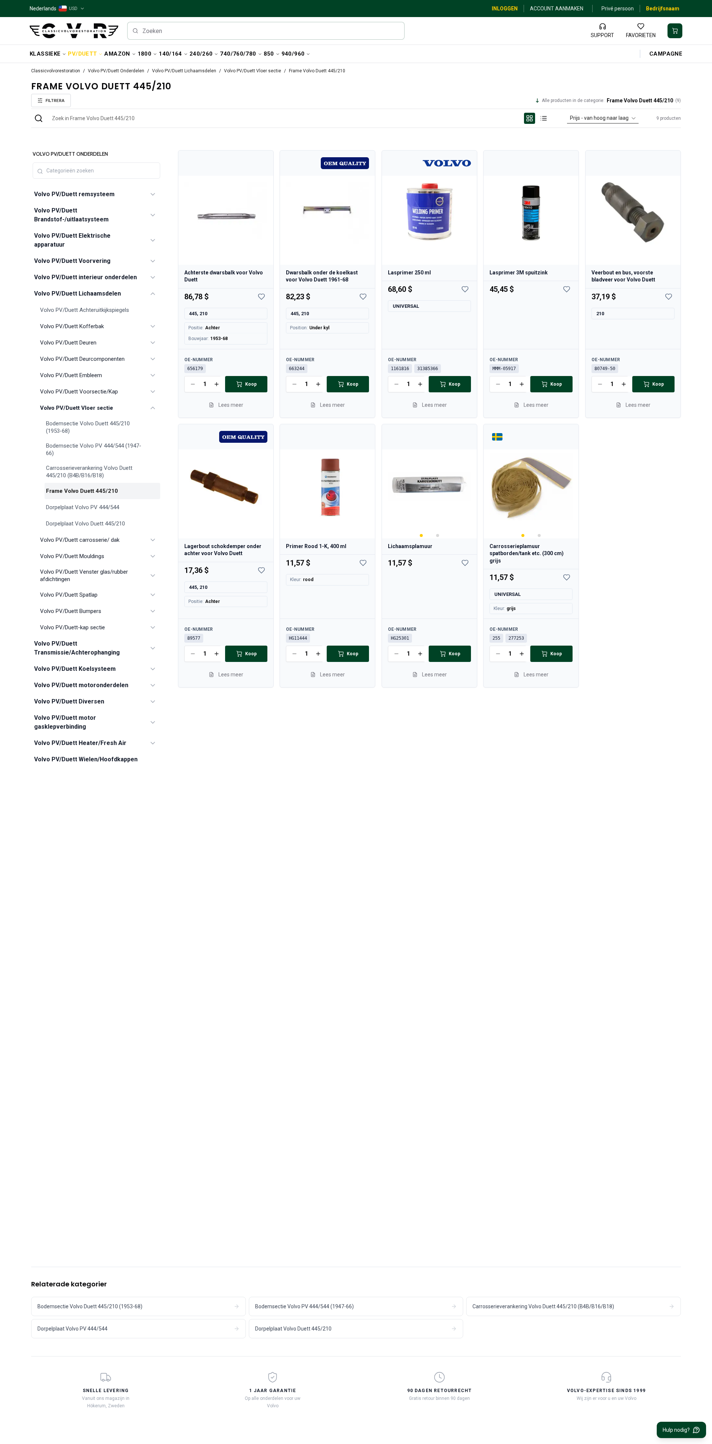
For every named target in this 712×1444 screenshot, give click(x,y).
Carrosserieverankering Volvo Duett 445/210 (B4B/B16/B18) (89, 472)
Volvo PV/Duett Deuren (68, 342)
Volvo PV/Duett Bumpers (70, 611)
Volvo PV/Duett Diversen (69, 701)
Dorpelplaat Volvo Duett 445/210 (85, 523)
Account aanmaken (556, 8)
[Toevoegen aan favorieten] (261, 297)
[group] (536, 118)
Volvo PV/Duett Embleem (71, 375)
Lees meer (230, 405)
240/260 (201, 53)
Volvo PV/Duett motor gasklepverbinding (65, 722)
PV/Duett (82, 53)
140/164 (170, 53)
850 (269, 53)
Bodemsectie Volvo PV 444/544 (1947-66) (93, 449)
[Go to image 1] (421, 535)
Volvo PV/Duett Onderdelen (116, 70)
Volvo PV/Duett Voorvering (72, 260)
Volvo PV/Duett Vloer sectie (252, 70)
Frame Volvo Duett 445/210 (82, 491)
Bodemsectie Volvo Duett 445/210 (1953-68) (88, 427)
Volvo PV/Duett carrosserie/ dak (79, 540)
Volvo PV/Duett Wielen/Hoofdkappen (86, 759)
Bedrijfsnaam (662, 8)
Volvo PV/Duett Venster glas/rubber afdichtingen (84, 575)
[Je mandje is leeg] (675, 30)
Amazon (117, 53)
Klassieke (45, 53)
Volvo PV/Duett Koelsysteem (75, 668)
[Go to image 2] (437, 535)
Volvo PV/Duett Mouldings (72, 556)
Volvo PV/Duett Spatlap (69, 594)
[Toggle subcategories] (152, 194)
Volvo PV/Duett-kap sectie (72, 627)
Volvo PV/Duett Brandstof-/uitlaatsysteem (71, 215)
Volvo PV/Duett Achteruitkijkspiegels (84, 310)
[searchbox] (266, 31)
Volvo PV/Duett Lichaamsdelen (184, 70)
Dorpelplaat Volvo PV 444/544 (82, 507)
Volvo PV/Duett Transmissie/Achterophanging (77, 648)
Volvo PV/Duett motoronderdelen (81, 685)
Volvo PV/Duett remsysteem (74, 194)
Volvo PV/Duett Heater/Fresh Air (80, 742)
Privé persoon (617, 8)
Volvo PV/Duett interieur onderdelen (85, 277)
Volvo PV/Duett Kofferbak (72, 326)
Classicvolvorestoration (55, 70)
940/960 (293, 53)
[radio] (529, 118)
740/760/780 (238, 53)
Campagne (665, 53)
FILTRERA (55, 100)
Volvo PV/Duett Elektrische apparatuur (72, 240)
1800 (145, 53)
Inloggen (505, 8)
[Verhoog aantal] (216, 384)
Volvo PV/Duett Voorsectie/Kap (79, 391)
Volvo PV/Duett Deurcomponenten (82, 359)
